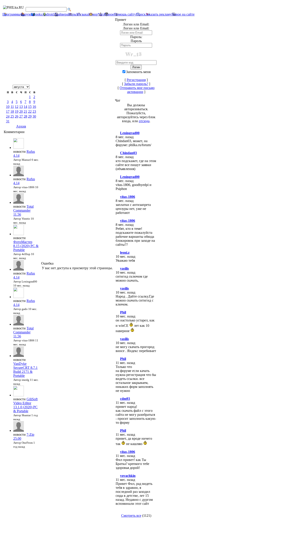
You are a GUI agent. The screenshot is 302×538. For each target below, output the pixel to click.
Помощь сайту (125, 14)
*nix (101, 14)
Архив (21, 126)
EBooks (36, 14)
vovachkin (128, 476)
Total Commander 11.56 (23, 210)
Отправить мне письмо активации (137, 90)
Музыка (82, 14)
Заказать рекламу (159, 14)
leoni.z (125, 252)
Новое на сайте (183, 14)
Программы (11, 14)
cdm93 (125, 399)
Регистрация (136, 80)
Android (48, 14)
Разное (109, 14)
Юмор (93, 14)
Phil (123, 312)
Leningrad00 (130, 133)
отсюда (144, 121)
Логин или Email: (136, 28)
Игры (72, 14)
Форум (25, 14)
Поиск (141, 14)
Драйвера (61, 14)
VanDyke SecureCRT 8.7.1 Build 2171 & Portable (25, 369)
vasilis (124, 268)
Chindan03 (128, 153)
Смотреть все (131, 515)
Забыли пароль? (136, 84)
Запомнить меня (138, 72)
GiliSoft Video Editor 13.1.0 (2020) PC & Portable (25, 405)
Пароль (136, 41)
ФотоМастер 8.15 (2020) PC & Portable (25, 246)
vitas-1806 (127, 197)
